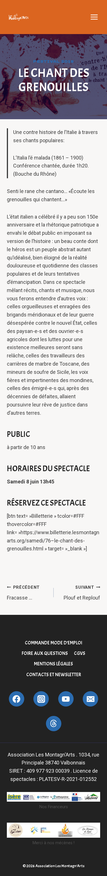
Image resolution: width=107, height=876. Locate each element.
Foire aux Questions (45, 653)
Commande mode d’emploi (53, 643)
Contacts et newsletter (53, 675)
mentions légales (53, 664)
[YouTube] (66, 699)
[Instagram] (41, 699)
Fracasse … (23, 593)
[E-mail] (90, 699)
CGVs (79, 653)
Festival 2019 (53, 61)
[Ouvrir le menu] (94, 17)
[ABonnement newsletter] (53, 723)
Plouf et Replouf (82, 593)
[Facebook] (16, 699)
